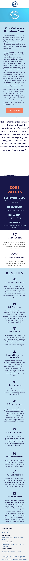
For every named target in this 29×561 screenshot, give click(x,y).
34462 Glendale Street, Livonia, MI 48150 (12, 537)
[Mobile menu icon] (3, 4)
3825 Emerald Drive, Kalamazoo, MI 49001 (12, 531)
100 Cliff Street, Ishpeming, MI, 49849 (11, 551)
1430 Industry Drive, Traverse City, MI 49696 (13, 544)
